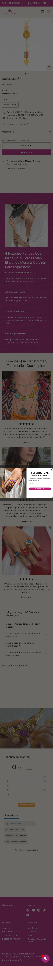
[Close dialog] (51, 469)
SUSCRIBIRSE (39, 489)
